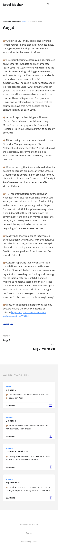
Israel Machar (13, 4)
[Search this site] (48, 4)
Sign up (29, 533)
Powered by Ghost (29, 541)
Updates (25, 21)
